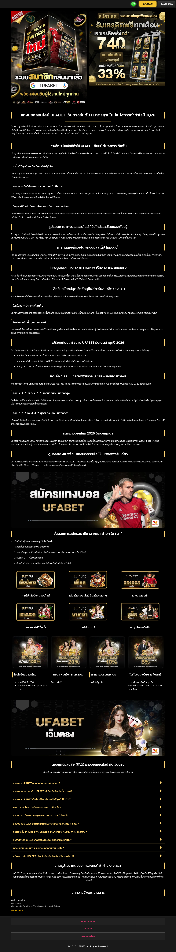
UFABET (88, 928)
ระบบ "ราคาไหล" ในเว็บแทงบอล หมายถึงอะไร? (37, 807)
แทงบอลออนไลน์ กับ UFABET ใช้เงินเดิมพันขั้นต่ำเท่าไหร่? (42, 791)
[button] (88, 783)
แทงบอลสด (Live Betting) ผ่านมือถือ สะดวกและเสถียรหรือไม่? (46, 824)
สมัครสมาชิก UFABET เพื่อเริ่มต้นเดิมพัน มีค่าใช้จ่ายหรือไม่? (43, 856)
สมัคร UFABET (88, 921)
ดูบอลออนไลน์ (88, 936)
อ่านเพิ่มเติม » (17, 910)
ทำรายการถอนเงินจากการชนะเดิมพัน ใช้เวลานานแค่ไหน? (42, 840)
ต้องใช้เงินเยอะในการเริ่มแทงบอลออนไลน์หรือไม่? (38, 848)
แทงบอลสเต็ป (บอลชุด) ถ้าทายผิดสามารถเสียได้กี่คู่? (40, 815)
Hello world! (18, 900)
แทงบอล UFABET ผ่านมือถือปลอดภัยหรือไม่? (36, 783)
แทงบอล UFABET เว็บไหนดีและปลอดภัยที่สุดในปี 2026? (42, 799)
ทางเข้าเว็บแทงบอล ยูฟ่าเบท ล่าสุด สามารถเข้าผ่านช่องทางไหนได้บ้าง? (50, 832)
